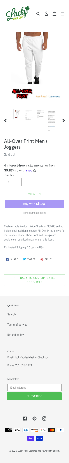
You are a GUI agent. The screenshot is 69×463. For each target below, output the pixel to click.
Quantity (9, 175)
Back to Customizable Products (37, 280)
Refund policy (15, 335)
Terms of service (17, 325)
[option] (17, 114)
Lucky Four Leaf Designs (29, 450)
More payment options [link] (34, 212)
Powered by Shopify (51, 450)
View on (34, 194)
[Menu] (63, 13)
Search (11, 314)
